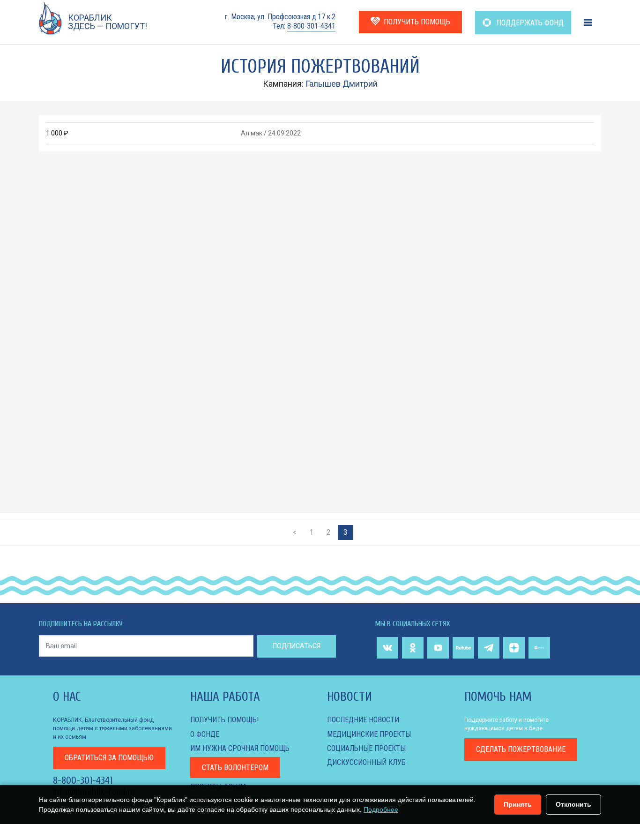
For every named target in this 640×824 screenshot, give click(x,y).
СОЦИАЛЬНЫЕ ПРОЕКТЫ (366, 748)
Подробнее (381, 809)
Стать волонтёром (235, 767)
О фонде (204, 734)
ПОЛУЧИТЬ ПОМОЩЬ (417, 21)
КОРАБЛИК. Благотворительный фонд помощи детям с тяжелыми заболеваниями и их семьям (112, 728)
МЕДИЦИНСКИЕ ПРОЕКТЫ (369, 734)
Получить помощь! (224, 719)
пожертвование (521, 749)
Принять (518, 804)
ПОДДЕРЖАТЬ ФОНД (529, 22)
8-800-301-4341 (311, 26)
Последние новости (363, 719)
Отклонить (573, 804)
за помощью (109, 757)
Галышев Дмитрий (341, 84)
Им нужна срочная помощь (240, 748)
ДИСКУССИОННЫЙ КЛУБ (366, 762)
